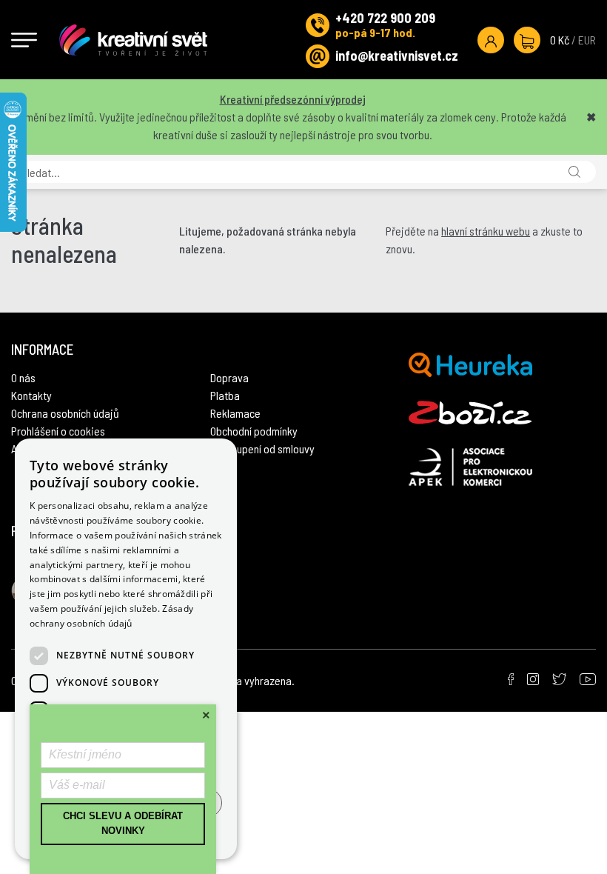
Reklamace (235, 413)
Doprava (229, 377)
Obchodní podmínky (254, 431)
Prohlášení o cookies (58, 431)
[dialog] (126, 648)
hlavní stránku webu (485, 231)
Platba (225, 395)
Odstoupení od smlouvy (262, 448)
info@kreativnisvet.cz (396, 55)
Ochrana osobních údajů (65, 413)
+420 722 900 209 (385, 18)
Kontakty (31, 395)
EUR (587, 40)
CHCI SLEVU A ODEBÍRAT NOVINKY (123, 823)
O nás (23, 377)
